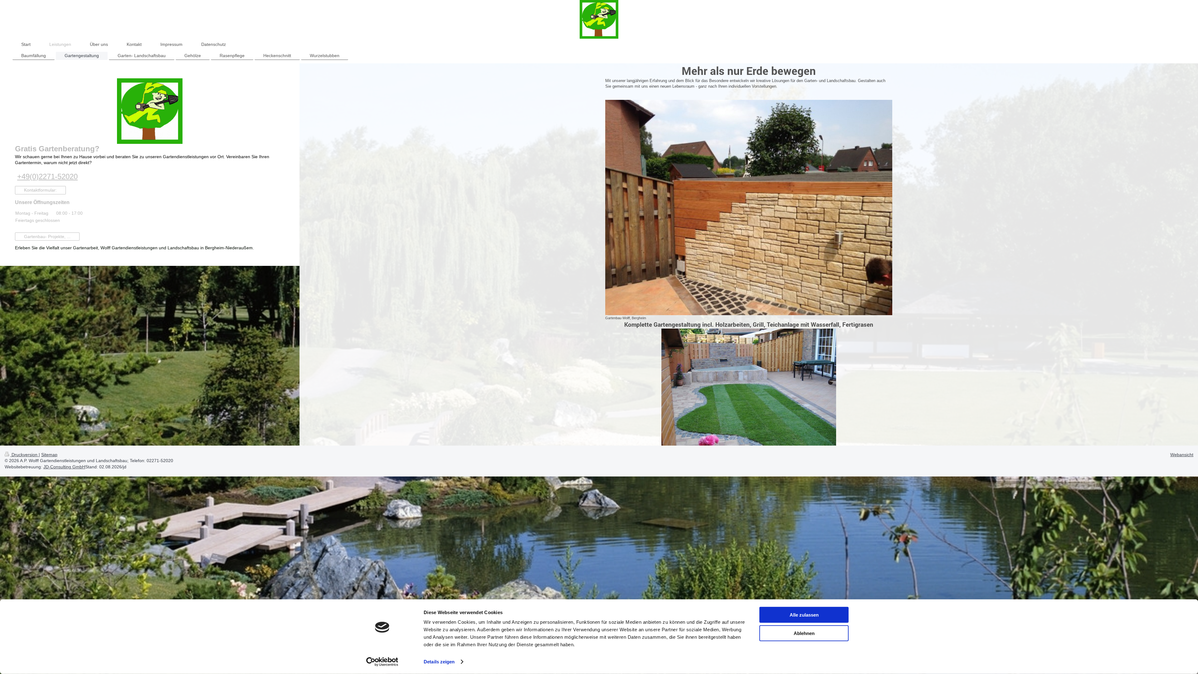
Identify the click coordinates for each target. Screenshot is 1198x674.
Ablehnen (804, 633)
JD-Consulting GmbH (64, 466)
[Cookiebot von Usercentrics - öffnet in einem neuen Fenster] (382, 662)
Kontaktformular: (40, 190)
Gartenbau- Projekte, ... (47, 236)
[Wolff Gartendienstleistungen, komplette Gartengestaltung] (748, 387)
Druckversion (24, 454)
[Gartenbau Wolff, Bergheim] (748, 207)
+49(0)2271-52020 (47, 176)
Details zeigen (439, 661)
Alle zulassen (804, 615)
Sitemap (49, 454)
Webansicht (1181, 454)
